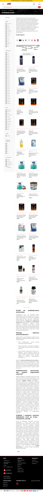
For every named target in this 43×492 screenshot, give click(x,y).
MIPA (8, 38)
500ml (8, 72)
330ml (8, 65)
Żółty (8, 129)
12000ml (8, 103)
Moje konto (5, 485)
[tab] (27, 451)
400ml (8, 69)
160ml (8, 59)
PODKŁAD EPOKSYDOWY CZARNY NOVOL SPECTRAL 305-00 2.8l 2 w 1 (21, 112)
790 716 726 (8, 470)
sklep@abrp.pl (9, 473)
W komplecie (9, 164)
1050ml (8, 85)
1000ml (8, 83)
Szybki (8, 159)
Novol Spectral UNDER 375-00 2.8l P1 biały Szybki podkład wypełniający (33, 217)
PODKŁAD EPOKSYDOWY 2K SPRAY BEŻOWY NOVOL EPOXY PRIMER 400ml (33, 258)
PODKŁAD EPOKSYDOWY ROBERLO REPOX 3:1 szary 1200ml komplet (21, 196)
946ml (8, 82)
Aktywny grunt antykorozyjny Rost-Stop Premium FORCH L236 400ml (33, 279)
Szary (8, 127)
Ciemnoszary (9, 114)
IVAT (8, 36)
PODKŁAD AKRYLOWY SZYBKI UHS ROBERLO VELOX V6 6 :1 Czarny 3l (21, 174)
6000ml (8, 100)
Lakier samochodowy (26, 445)
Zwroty (19, 466)
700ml (8, 74)
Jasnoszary (9, 121)
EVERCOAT (9, 31)
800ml (8, 77)
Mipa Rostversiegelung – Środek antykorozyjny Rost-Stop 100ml (21, 90)
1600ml (8, 88)
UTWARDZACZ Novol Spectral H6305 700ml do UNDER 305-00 (21, 132)
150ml (8, 57)
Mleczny (8, 122)
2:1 (7, 145)
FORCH (8, 33)
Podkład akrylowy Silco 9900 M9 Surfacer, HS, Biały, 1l (21, 257)
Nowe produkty (35, 461)
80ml (8, 54)
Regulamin (20, 464)
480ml (8, 70)
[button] (34, 3)
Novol (8, 39)
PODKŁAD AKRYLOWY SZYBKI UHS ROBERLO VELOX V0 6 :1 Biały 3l (33, 174)
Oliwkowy (9, 124)
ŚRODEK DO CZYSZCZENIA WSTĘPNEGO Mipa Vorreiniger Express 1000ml (21, 154)
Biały (8, 113)
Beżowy (8, 111)
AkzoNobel (9, 23)
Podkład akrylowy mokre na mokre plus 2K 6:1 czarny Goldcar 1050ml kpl (21, 302)
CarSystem (9, 30)
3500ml (8, 95)
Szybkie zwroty (21, 471)
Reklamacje (20, 468)
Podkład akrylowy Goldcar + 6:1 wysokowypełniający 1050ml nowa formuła (21, 280)
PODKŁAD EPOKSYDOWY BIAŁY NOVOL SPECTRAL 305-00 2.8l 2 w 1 (33, 133)
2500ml (8, 90)
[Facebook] (17, 484)
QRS (8, 41)
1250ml (8, 87)
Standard (9, 161)
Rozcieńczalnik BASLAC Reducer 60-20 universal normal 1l (33, 154)
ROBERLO (9, 43)
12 (28, 307)
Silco (8, 46)
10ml (8, 52)
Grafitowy (9, 119)
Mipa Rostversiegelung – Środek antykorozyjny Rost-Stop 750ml (33, 237)
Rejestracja (5, 484)
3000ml (8, 93)
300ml (8, 64)
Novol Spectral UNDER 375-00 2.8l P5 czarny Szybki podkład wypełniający (21, 217)
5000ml (8, 101)
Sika (8, 44)
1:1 (7, 143)
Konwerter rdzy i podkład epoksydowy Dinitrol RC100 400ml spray (33, 71)
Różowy (8, 126)
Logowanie (5, 482)
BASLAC (8, 26)
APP (8, 25)
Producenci (34, 463)
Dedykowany (9, 162)
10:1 (7, 153)
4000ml (8, 98)
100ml (8, 56)
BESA (8, 28)
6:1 (7, 151)
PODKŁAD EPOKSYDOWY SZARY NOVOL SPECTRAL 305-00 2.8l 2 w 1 (33, 112)
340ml (8, 67)
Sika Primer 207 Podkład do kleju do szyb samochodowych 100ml (33, 301)
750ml (8, 75)
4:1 (7, 148)
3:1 (7, 146)
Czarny (8, 116)
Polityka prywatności (22, 462)
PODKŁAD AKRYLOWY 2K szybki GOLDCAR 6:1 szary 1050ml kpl (21, 237)
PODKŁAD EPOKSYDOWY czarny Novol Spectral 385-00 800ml (33, 91)
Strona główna (4, 10)
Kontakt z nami (21, 469)
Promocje (34, 460)
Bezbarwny (9, 109)
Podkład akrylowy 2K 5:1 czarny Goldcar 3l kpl (33, 195)
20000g (8, 135)
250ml (8, 62)
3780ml (8, 96)
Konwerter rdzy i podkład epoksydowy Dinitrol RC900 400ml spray (21, 71)
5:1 (7, 149)
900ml (8, 80)
